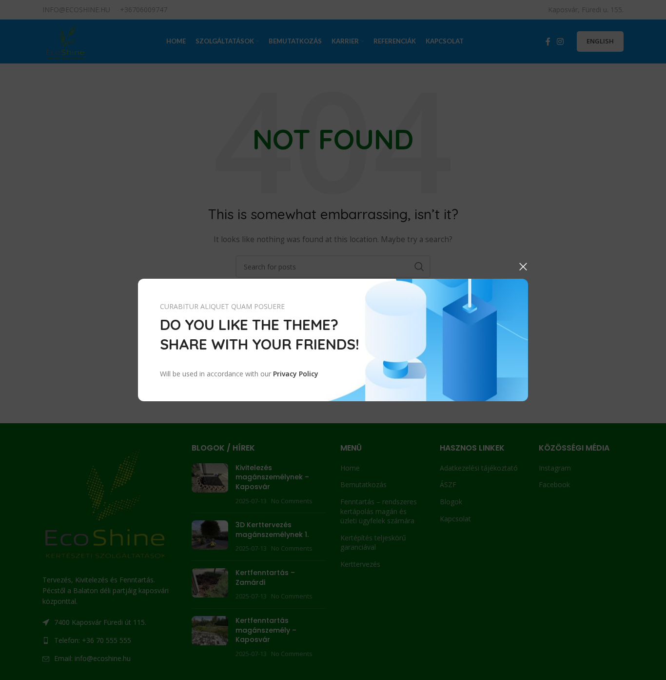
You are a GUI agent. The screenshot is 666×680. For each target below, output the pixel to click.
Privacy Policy (295, 373)
